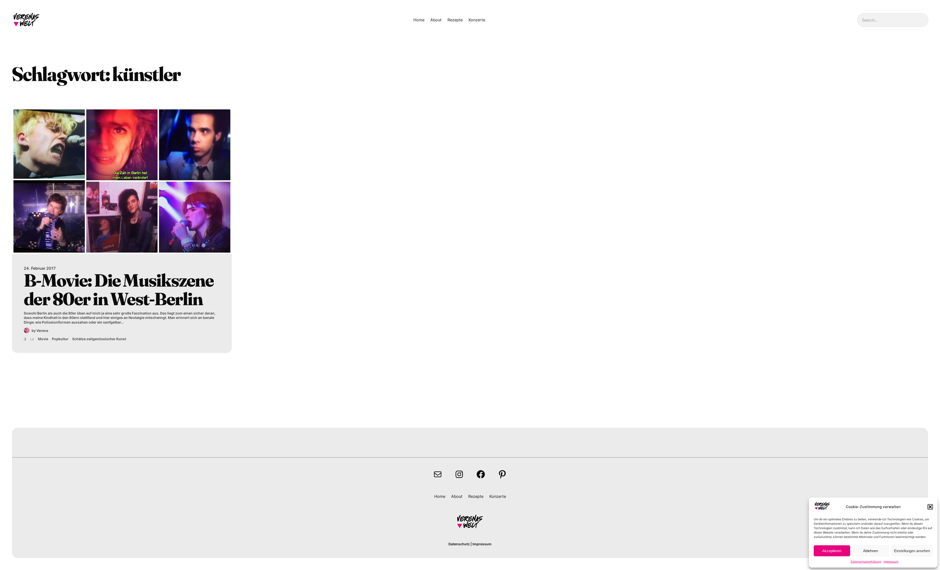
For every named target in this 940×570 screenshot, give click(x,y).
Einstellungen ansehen (912, 551)
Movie (43, 339)
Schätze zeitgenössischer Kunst (99, 339)
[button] (930, 506)
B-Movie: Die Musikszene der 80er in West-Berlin (118, 289)
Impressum (891, 561)
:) (25, 339)
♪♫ (32, 339)
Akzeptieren (831, 551)
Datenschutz (459, 544)
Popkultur (60, 339)
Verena (42, 330)
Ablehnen (870, 551)
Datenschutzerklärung (866, 561)
